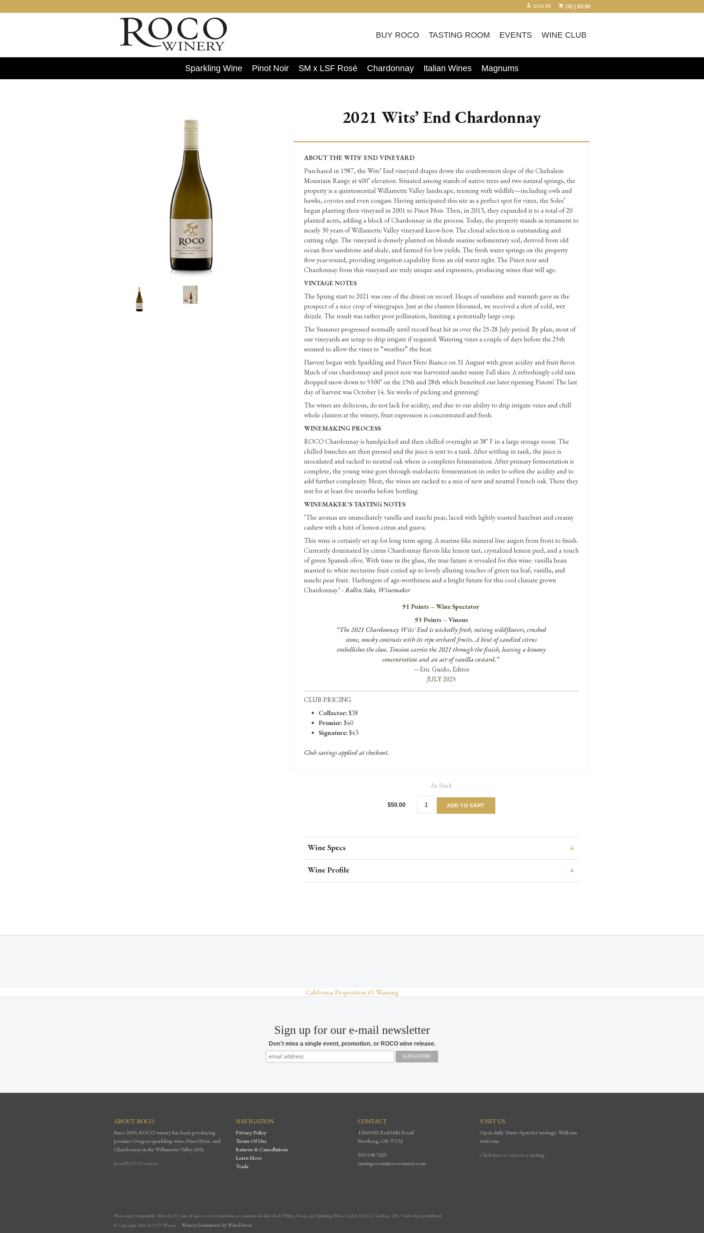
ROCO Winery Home (173, 34)
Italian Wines (447, 68)
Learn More (249, 1157)
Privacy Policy (251, 1132)
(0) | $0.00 (577, 6)
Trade (242, 1166)
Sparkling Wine (213, 68)
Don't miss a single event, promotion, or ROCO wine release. (352, 1043)
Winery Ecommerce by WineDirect (217, 1225)
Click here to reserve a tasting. (512, 1155)
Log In (542, 6)
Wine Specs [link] (327, 847)
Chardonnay (390, 68)
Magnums (500, 68)
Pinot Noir (270, 68)
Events (515, 35)
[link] (441, 871)
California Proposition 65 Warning (352, 992)
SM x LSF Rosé (328, 68)
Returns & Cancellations (262, 1149)
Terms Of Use (251, 1140)
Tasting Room (459, 35)
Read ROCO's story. (136, 1163)
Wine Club (564, 35)
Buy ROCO (397, 35)
